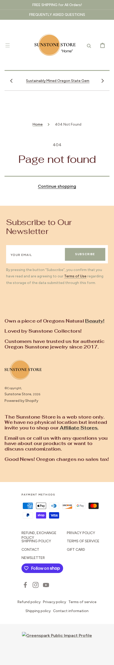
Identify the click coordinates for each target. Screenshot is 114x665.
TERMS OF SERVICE (83, 541)
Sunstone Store (18, 394)
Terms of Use (75, 276)
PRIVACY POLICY (81, 533)
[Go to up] (106, 657)
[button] (7, 45)
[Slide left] (11, 81)
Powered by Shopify (21, 400)
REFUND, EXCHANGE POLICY (38, 535)
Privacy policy (54, 602)
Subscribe (85, 254)
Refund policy (29, 602)
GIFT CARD (76, 549)
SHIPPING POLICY (36, 541)
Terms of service (82, 602)
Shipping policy (38, 611)
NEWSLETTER (33, 558)
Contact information (71, 611)
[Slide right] (102, 81)
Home (38, 124)
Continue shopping (57, 186)
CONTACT (30, 549)
